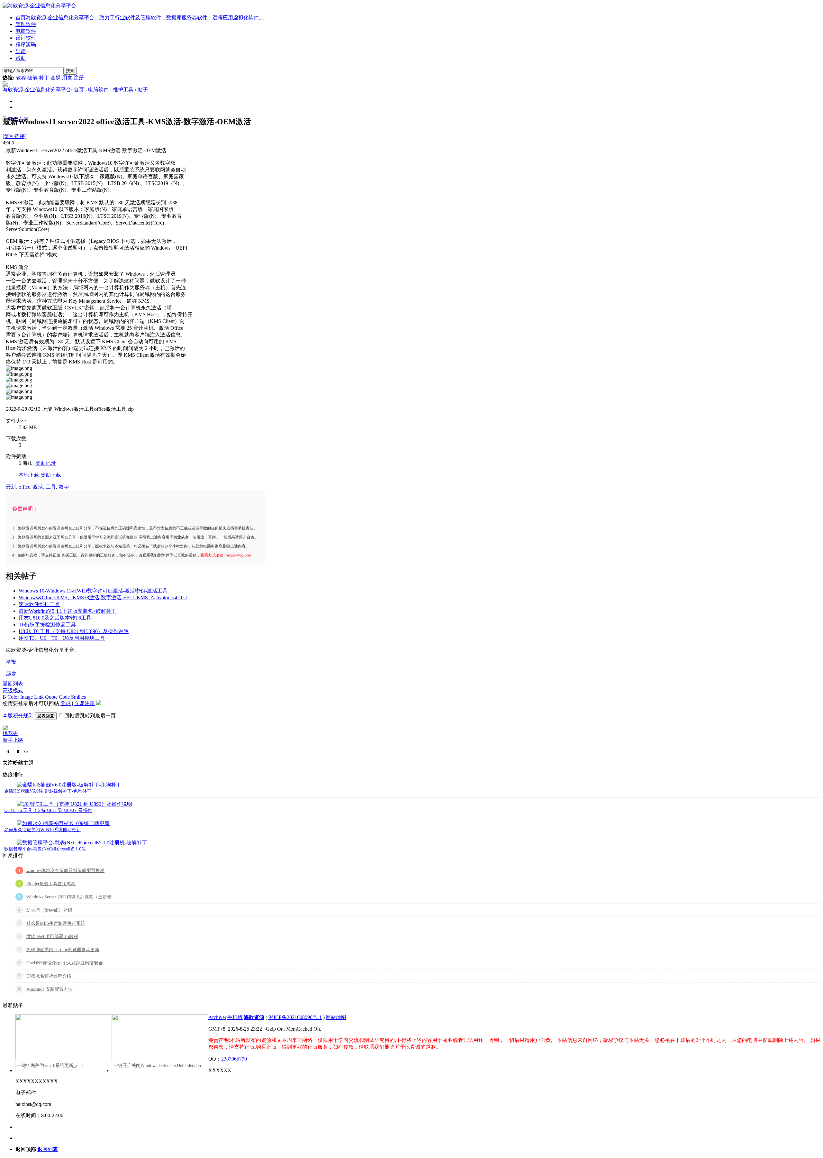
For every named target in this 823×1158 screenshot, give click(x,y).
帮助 (20, 58)
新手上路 (13, 740)
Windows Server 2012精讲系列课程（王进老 (69, 897)
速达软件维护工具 (39, 604)
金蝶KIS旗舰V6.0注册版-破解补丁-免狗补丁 (47, 791)
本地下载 (29, 475)
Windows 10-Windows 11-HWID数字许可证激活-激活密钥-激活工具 (93, 590)
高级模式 (13, 690)
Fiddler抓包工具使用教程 (51, 883)
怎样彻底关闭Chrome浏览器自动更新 (62, 949)
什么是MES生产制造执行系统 (55, 923)
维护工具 (123, 89)
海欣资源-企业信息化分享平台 (37, 89)
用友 (67, 77)
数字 (64, 487)
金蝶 (55, 77)
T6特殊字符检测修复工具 (47, 624)
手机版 (235, 1017)
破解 (32, 77)
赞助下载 (51, 475)
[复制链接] (14, 136)
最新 (11, 487)
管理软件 (25, 24)
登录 (65, 703)
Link (39, 697)
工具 (51, 487)
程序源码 (25, 44)
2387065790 (234, 1059)
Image (26, 697)
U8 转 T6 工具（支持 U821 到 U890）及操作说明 (74, 631)
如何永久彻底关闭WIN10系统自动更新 (42, 829)
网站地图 (336, 1017)
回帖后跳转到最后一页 (90, 715)
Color (13, 697)
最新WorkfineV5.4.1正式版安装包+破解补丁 (67, 611)
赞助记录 (45, 463)
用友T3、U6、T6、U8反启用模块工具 (62, 638)
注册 (79, 77)
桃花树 (10, 733)
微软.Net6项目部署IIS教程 (52, 936)
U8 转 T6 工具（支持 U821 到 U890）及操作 (48, 810)
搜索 (70, 70)
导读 (20, 51)
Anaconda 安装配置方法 (49, 989)
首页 (139, 17)
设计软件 (25, 38)
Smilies (78, 697)
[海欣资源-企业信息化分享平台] (39, 5)
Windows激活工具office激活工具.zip (94, 409)
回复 (11, 673)
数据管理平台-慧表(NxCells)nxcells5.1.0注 (45, 849)
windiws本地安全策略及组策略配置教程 (65, 870)
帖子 (143, 89)
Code (64, 697)
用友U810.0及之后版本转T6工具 (55, 617)
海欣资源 (254, 1017)
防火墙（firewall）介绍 (49, 910)
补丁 (44, 77)
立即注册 (84, 703)
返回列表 (13, 683)
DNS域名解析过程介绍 (48, 976)
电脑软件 (25, 31)
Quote (51, 697)
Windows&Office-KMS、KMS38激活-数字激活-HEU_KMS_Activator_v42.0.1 (103, 597)
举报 (11, 662)
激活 (38, 487)
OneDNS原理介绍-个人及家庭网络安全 (64, 962)
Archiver (217, 1017)
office (24, 487)
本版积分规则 (18, 715)
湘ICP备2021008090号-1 (295, 1017)
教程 (21, 77)
